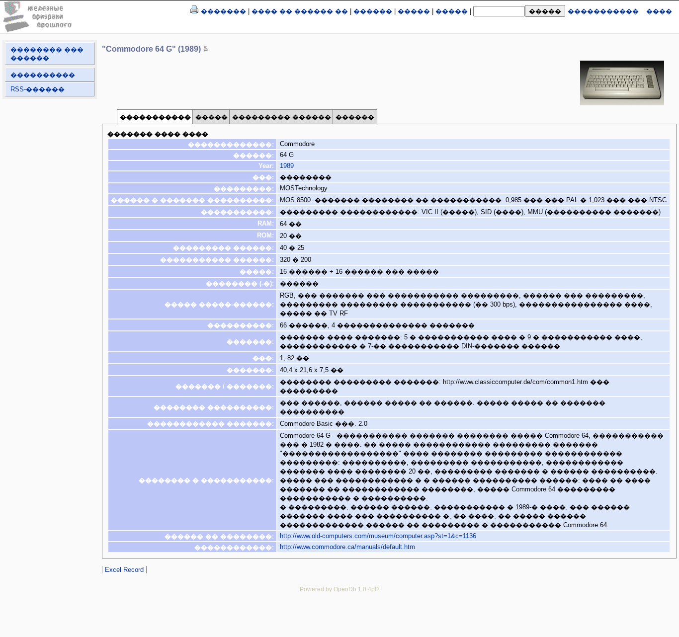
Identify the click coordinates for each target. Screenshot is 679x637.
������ (372, 11)
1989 (287, 165)
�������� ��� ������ (47, 54)
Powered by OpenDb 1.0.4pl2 (340, 589)
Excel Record (124, 569)
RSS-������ (37, 89)
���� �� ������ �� (300, 11)
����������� (603, 11)
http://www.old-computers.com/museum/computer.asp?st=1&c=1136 (378, 536)
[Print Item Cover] (194, 11)
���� (659, 11)
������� (223, 11)
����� (414, 11)
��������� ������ (281, 117)
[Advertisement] (339, 622)
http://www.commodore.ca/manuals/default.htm (347, 547)
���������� (42, 75)
